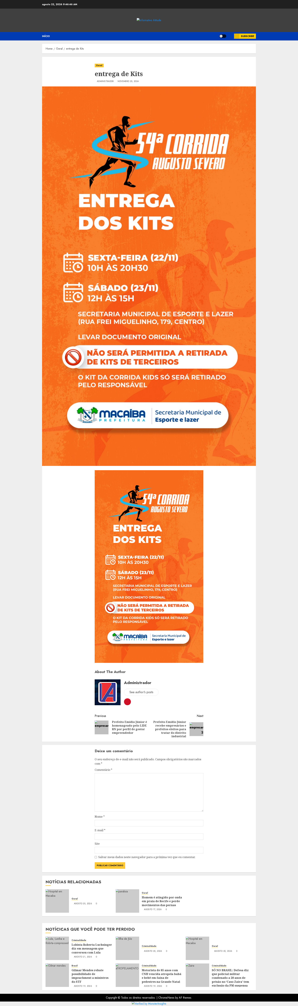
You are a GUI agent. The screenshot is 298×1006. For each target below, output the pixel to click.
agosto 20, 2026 (83, 903)
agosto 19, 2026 (83, 986)
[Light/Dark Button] (222, 36)
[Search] (230, 36)
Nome (100, 817)
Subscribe (247, 36)
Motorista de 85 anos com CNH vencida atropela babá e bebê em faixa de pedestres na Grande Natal (161, 976)
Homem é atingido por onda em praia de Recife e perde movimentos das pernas (162, 901)
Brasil (75, 965)
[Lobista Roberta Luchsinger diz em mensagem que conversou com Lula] (57, 948)
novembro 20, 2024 (128, 81)
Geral (99, 65)
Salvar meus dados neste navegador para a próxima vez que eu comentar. (146, 857)
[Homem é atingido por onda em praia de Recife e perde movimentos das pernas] (127, 901)
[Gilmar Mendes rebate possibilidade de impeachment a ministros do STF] (57, 975)
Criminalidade (79, 940)
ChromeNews (166, 998)
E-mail (100, 830)
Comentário (103, 770)
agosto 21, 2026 (83, 957)
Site (97, 844)
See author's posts (141, 692)
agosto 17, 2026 (153, 909)
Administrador (105, 81)
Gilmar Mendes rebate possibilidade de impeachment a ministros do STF (90, 976)
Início (46, 36)
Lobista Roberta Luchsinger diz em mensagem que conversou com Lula (92, 948)
